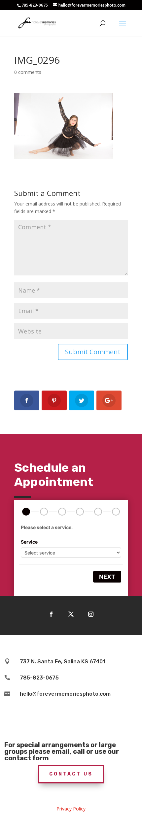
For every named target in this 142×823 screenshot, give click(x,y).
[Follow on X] (71, 614)
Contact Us (71, 774)
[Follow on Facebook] (51, 614)
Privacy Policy (71, 809)
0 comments (27, 72)
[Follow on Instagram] (90, 614)
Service (29, 542)
